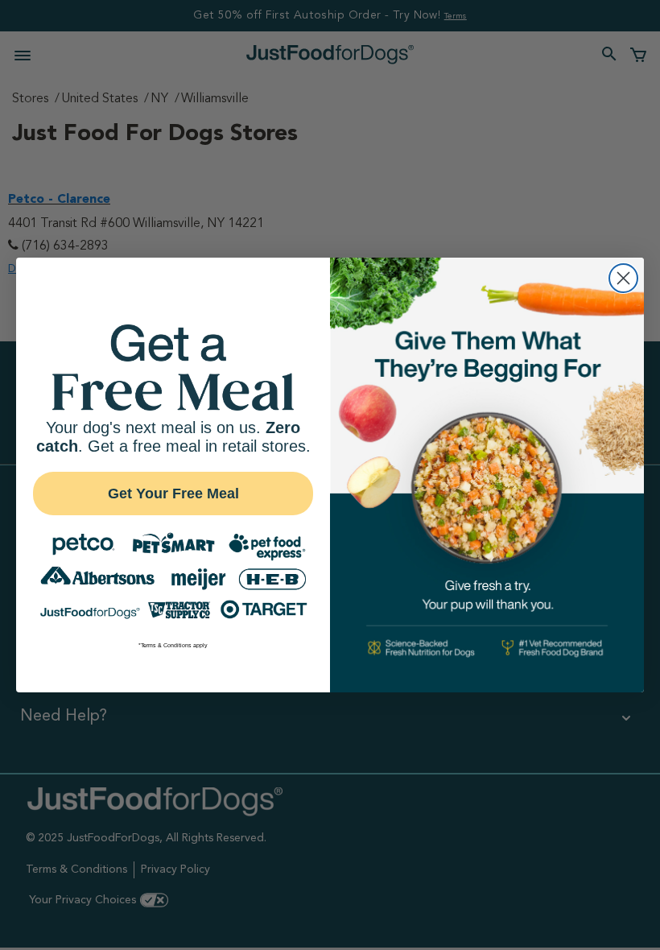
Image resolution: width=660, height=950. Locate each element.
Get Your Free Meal (173, 493)
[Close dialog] (623, 278)
